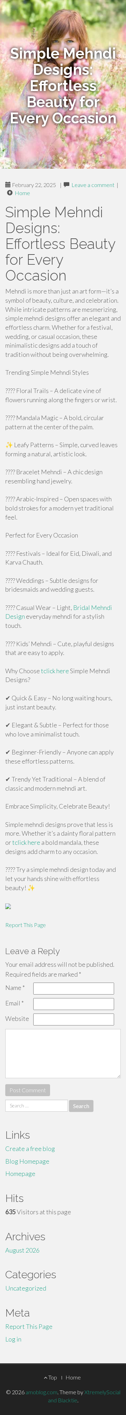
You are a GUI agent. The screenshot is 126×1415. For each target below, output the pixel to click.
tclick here (55, 671)
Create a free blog (30, 1148)
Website (17, 1018)
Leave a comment (92, 184)
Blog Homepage (27, 1161)
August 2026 (22, 1250)
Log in (13, 1339)
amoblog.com (41, 1392)
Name (15, 987)
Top (52, 1377)
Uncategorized (25, 1288)
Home (22, 192)
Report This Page (25, 924)
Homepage (20, 1173)
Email (14, 1003)
